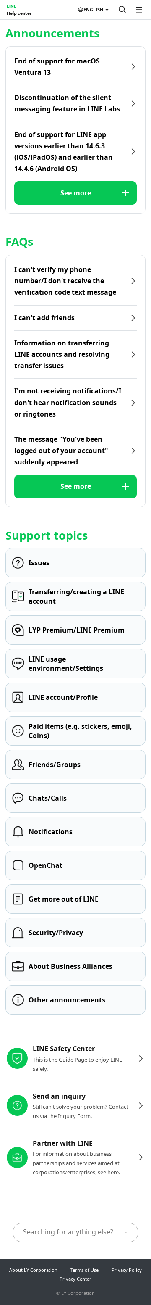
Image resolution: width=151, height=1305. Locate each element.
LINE (11, 6)
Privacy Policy (127, 1270)
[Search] (122, 9)
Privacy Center (75, 1279)
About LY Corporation (33, 1270)
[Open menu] (139, 9)
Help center (19, 13)
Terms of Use (84, 1270)
